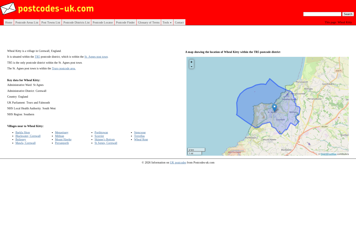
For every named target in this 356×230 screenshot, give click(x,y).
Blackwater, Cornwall (28, 136)
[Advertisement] (89, 38)
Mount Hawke (63, 139)
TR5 (37, 56)
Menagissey (61, 132)
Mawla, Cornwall (25, 143)
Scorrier (99, 136)
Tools (167, 22)
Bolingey (20, 139)
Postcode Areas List (26, 22)
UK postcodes (178, 162)
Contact (179, 22)
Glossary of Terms (148, 22)
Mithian (59, 136)
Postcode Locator (103, 22)
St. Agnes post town (96, 56)
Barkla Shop (22, 132)
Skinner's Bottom (105, 139)
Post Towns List (50, 22)
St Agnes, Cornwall (106, 143)
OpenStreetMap (328, 153)
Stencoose (140, 132)
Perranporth (62, 143)
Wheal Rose (141, 139)
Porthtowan (101, 132)
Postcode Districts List (76, 22)
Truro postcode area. (64, 68)
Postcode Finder (125, 22)
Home (8, 22)
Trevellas (139, 136)
